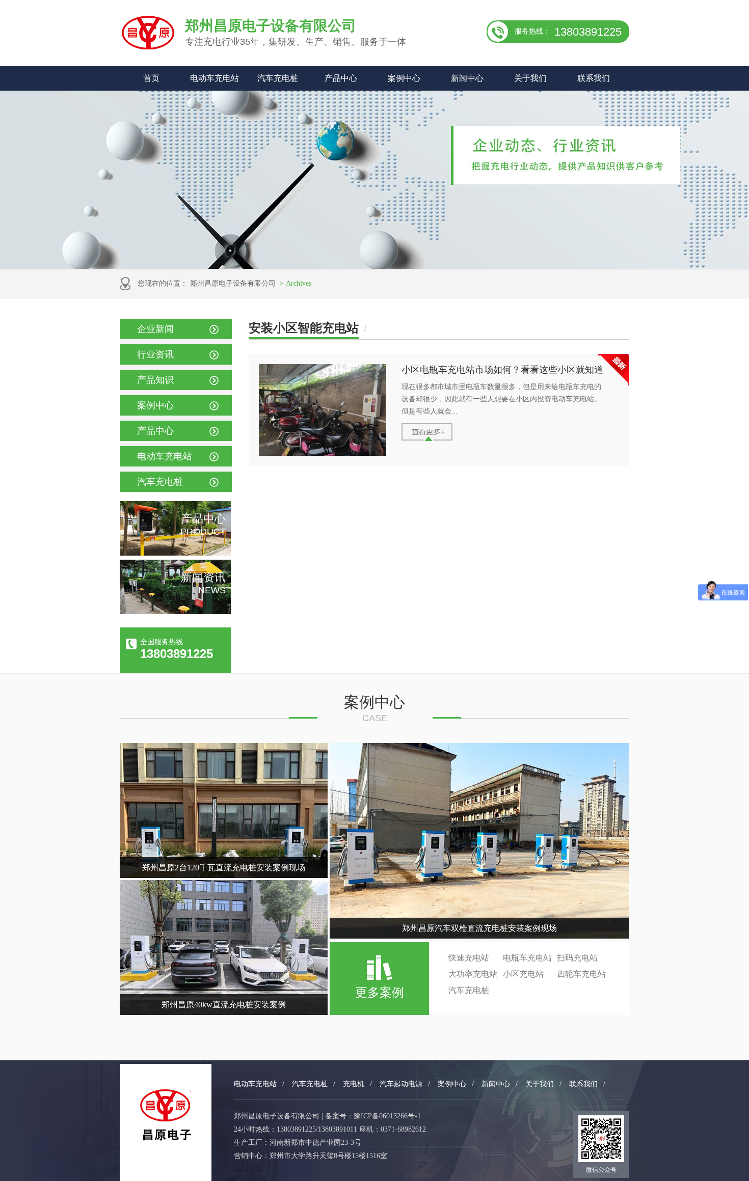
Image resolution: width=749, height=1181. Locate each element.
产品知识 (155, 380)
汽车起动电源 (401, 1084)
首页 (151, 78)
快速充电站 (468, 957)
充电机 (353, 1084)
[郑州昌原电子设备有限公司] (165, 1115)
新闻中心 (467, 78)
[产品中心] (175, 553)
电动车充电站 (214, 78)
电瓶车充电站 (527, 957)
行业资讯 (155, 354)
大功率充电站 (472, 974)
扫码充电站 (577, 957)
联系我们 (593, 78)
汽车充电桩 (277, 78)
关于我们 (530, 78)
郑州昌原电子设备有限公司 (233, 283)
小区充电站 (523, 974)
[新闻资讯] (175, 612)
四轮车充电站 (581, 974)
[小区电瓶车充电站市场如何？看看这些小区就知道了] (322, 453)
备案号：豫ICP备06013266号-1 (373, 1116)
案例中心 (404, 78)
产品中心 (341, 78)
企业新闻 (155, 329)
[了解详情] (427, 438)
